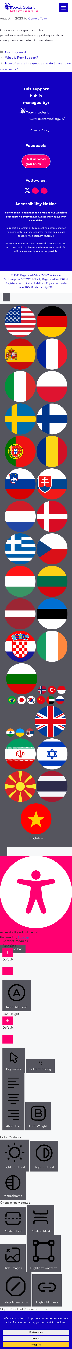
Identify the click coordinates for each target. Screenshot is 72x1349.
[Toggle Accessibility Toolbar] (6, 297)
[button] (27, 190)
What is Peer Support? (21, 58)
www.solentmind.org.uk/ (47, 119)
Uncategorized (15, 52)
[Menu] (63, 7)
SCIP (51, 287)
